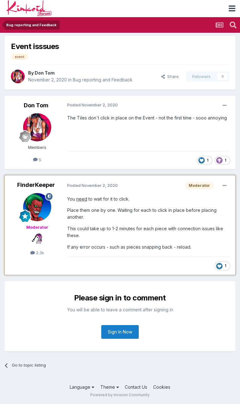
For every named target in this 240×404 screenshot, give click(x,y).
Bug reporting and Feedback (102, 79)
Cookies (161, 387)
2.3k (39, 252)
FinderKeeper (36, 185)
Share (172, 76)
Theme (108, 387)
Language (81, 387)
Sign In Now (120, 331)
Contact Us (136, 387)
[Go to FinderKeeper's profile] (37, 207)
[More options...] (224, 105)
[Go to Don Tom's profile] (18, 76)
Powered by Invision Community (120, 394)
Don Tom (45, 72)
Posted (92, 104)
